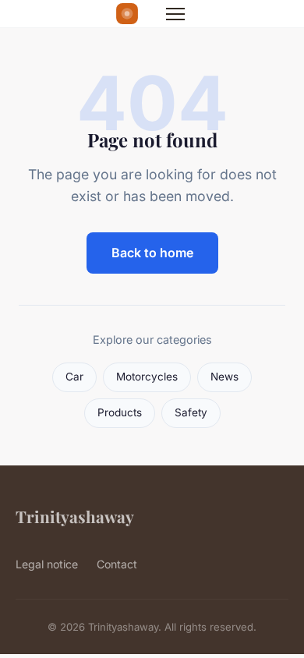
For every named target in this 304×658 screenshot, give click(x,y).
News (224, 376)
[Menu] (175, 14)
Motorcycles (147, 376)
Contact (117, 564)
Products (119, 412)
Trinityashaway (75, 516)
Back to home (152, 252)
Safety (191, 412)
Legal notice (47, 564)
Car (74, 376)
